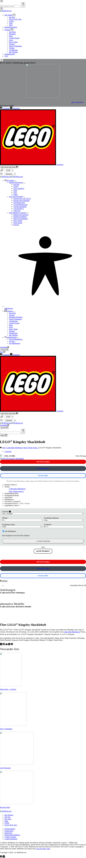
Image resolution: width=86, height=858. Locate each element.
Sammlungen (11, 337)
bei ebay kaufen (43, 475)
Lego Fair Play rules (43, 849)
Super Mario (17, 223)
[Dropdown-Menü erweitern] (24, 197)
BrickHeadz (13, 333)
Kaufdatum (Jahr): (8, 525)
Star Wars (12, 313)
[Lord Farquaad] (17, 764)
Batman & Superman (20, 215)
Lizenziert (8, 451)
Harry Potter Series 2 (16, 491)
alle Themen (13, 335)
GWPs (15, 186)
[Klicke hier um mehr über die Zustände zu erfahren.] (10, 512)
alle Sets (16, 184)
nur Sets (12, 341)
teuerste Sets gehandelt (21, 201)
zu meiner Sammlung (43, 541)
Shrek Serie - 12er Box (8, 689)
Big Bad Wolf (5, 807)
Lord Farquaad (5, 768)
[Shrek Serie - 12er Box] (10, 685)
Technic (12, 315)
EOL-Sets (18, 189)
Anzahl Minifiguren (20, 205)
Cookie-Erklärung (10, 839)
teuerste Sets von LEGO (22, 199)
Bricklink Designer (15, 317)
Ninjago (12, 331)
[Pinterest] (4, 645)
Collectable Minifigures (17, 489)
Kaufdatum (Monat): (51, 518)
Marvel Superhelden (20, 219)
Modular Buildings (20, 217)
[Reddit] (6, 645)
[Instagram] (4, 857)
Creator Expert (14, 323)
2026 (15, 191)
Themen (10, 311)
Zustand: (5, 511)
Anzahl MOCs (18, 209)
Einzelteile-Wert (19, 203)
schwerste (16, 211)
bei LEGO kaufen (43, 462)
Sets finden (10, 180)
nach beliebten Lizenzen (17, 213)
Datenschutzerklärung (12, 835)
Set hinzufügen (9, 829)
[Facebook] (12, 645)
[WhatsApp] (9, 645)
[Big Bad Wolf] (16, 804)
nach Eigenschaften (16, 197)
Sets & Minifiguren (16, 339)
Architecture (13, 321)
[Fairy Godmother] (13, 725)
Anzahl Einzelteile (19, 207)
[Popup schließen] (1, 60)
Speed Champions (15, 319)
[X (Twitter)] (1, 645)
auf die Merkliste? (43, 551)
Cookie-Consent (10, 837)
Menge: (5, 518)
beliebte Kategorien (16, 182)
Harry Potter (17, 221)
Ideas (11, 325)
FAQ (2, 352)
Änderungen (8, 831)
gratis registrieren (77, 102)
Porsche (16, 225)
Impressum (8, 833)
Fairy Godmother (6, 729)
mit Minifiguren (10, 531)
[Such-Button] (23, 431)
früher (15, 195)
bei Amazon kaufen (43, 468)
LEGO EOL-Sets (10, 825)
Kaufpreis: (48, 524)
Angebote (59, 165)
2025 (15, 193)
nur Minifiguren (14, 343)
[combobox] (10, 433)
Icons (11, 327)
